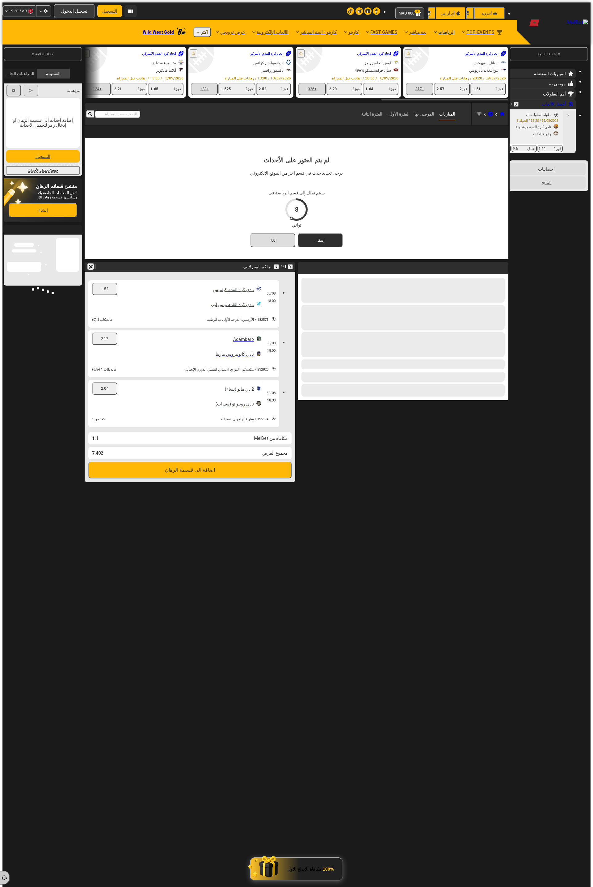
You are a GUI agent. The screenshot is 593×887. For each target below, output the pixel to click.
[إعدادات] (43, 11)
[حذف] (91, 266)
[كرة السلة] (490, 114)
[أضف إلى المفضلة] (408, 53)
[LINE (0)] (502, 114)
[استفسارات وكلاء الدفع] (130, 11)
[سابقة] (516, 104)
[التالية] (276, 266)
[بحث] (90, 114)
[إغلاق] (9, 290)
